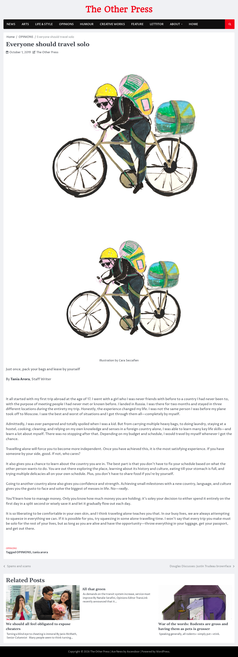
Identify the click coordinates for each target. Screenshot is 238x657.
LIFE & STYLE (44, 24)
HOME (193, 24)
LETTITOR (157, 24)
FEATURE (137, 24)
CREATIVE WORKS (112, 24)
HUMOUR (87, 24)
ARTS (25, 24)
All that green (93, 589)
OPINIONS (66, 24)
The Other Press (119, 9)
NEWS (11, 24)
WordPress (162, 651)
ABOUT (175, 24)
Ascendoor (133, 651)
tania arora (40, 552)
